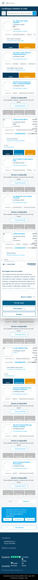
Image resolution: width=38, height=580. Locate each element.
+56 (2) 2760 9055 (9, 543)
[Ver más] (34, 23)
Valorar (15, 352)
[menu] (3, 3)
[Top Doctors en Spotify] (24, 552)
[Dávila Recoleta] (7, 237)
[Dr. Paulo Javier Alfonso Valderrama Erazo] (7, 57)
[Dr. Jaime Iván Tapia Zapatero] (7, 26)
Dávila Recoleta (19, 234)
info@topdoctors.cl (9, 541)
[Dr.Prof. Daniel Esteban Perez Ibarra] (7, 466)
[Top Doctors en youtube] (17, 552)
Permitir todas (19, 303)
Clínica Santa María (20, 119)
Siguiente (26, 501)
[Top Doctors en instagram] (6, 552)
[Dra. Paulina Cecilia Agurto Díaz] (7, 163)
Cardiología (18, 519)
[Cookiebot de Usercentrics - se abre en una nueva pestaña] (27, 264)
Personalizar (18, 308)
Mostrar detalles (26, 297)
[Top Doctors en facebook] (3, 552)
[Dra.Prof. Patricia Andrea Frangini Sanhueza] (7, 392)
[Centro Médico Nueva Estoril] (7, 352)
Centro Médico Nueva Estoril (21, 348)
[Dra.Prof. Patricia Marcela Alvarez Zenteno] (7, 429)
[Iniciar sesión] (34, 3)
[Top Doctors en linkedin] (10, 552)
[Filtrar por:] (4, 13)
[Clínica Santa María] (7, 123)
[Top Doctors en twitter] (13, 552)
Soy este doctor (20, 106)
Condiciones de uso (18, 570)
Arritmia (7, 519)
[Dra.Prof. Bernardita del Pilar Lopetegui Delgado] (7, 86)
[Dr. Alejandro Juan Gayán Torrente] (7, 200)
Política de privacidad (7, 570)
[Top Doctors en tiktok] (20, 552)
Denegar (19, 314)
